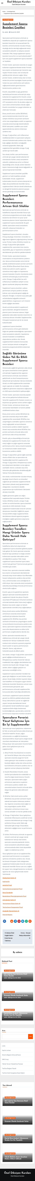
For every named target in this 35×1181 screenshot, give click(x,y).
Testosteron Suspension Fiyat (13, 907)
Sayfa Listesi (6, 1050)
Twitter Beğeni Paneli (9, 1068)
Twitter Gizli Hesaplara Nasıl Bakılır (13, 1073)
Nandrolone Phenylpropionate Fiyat (14, 896)
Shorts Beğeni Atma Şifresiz (11, 1055)
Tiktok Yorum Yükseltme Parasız (12, 1064)
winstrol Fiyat (7, 885)
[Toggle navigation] (2, 3)
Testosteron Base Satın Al (11, 903)
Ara (3, 1031)
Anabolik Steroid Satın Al (11, 911)
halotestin (6, 881)
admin (6, 32)
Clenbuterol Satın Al (9, 878)
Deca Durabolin (8, 892)
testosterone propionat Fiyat (12, 889)
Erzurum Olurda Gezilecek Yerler (16, 995)
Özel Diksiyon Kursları (19, 2)
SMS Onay (5, 1059)
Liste (3, 1046)
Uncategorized (8, 19)
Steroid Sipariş (7, 915)
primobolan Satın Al (9, 900)
